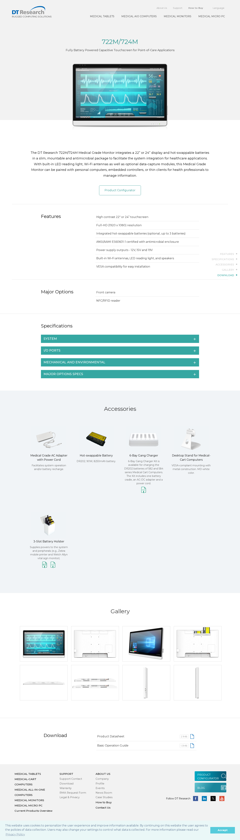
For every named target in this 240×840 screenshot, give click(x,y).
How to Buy (195, 8)
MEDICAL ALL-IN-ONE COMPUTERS (30, 792)
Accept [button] (223, 830)
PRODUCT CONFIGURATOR (208, 776)
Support (177, 8)
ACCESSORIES (225, 264)
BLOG (201, 788)
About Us (162, 8)
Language (218, 8)
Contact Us (103, 807)
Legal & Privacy (70, 797)
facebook (195, 798)
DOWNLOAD (225, 275)
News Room (104, 792)
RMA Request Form (73, 792)
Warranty (66, 788)
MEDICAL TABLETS (102, 16)
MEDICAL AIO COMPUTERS (139, 16)
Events (100, 788)
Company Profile (102, 781)
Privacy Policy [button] (15, 834)
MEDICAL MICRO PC (211, 16)
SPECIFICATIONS (223, 259)
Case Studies (104, 797)
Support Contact (71, 778)
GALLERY (228, 269)
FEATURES (227, 253)
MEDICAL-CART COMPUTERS (25, 781)
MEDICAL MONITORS (177, 16)
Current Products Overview (33, 810)
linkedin (204, 798)
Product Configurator (120, 190)
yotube (222, 798)
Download (66, 783)
